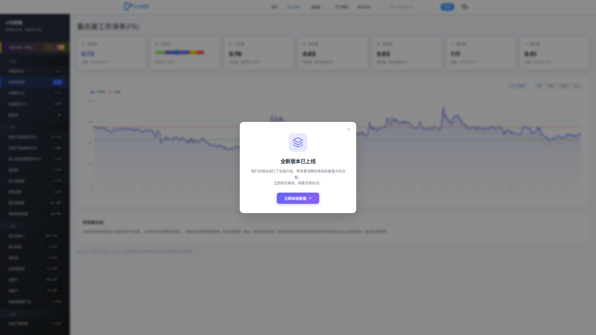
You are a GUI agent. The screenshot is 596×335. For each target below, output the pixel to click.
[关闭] (348, 129)
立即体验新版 (295, 199)
